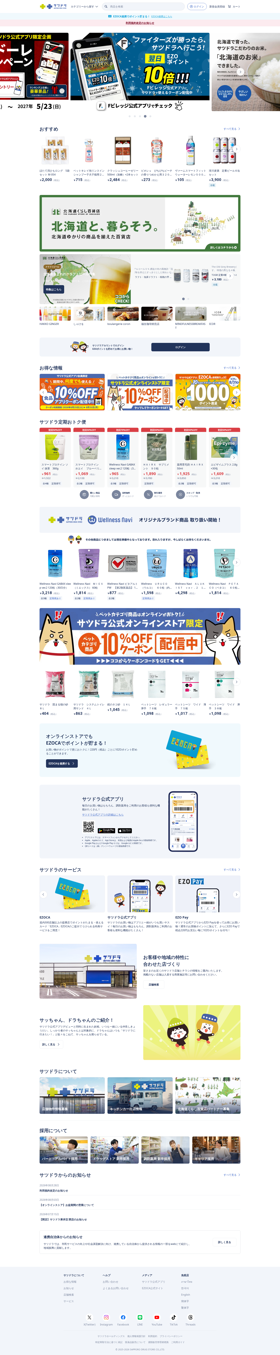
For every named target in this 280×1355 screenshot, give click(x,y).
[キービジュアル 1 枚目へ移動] (130, 116)
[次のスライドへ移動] (240, 72)
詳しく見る (224, 1242)
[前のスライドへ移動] (39, 72)
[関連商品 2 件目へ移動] (188, 299)
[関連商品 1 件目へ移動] (183, 299)
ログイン (180, 347)
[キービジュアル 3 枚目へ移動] (140, 116)
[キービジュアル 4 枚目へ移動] (145, 116)
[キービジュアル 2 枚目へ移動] (135, 116)
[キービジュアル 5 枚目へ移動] (150, 116)
